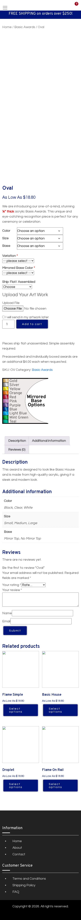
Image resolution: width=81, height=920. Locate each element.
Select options (15, 710)
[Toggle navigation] (5, 7)
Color (6, 230)
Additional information (49, 440)
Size (5, 238)
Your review (12, 590)
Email (6, 621)
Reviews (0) (16, 449)
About (17, 847)
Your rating (11, 585)
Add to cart (32, 324)
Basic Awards (24, 27)
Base (6, 246)
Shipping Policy (23, 885)
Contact (18, 854)
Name (7, 613)
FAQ (15, 892)
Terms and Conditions (29, 878)
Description (17, 440)
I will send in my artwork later (27, 317)
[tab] (17, 440)
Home (7, 27)
